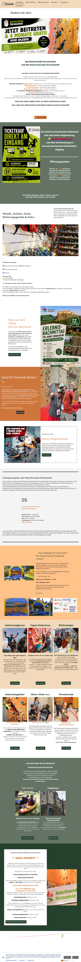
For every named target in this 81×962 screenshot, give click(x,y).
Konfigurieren (30, 960)
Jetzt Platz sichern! (14, 354)
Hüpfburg (39, 593)
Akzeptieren (67, 957)
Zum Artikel (20, 412)
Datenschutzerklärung (11, 960)
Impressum (22, 960)
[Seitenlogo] (8, 4)
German (65, 960)
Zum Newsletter (41, 117)
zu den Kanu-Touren (27, 838)
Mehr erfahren (46, 455)
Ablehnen (75, 957)
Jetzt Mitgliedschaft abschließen (17, 922)
